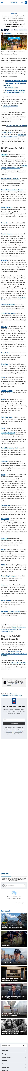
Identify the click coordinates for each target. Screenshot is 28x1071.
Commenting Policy (14, 880)
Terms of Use (9, 732)
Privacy (20, 903)
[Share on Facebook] (12, 30)
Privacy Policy (18, 732)
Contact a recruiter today (18, 662)
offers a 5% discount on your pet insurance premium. (13, 629)
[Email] (17, 30)
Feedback (25, 903)
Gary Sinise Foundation (8, 432)
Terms (17, 903)
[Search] (22, 2)
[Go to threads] (2, 30)
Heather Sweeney (8, 33)
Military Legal (14, 13)
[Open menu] (2, 2)
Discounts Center (6, 132)
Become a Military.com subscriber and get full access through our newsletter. (14, 653)
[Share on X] (15, 30)
